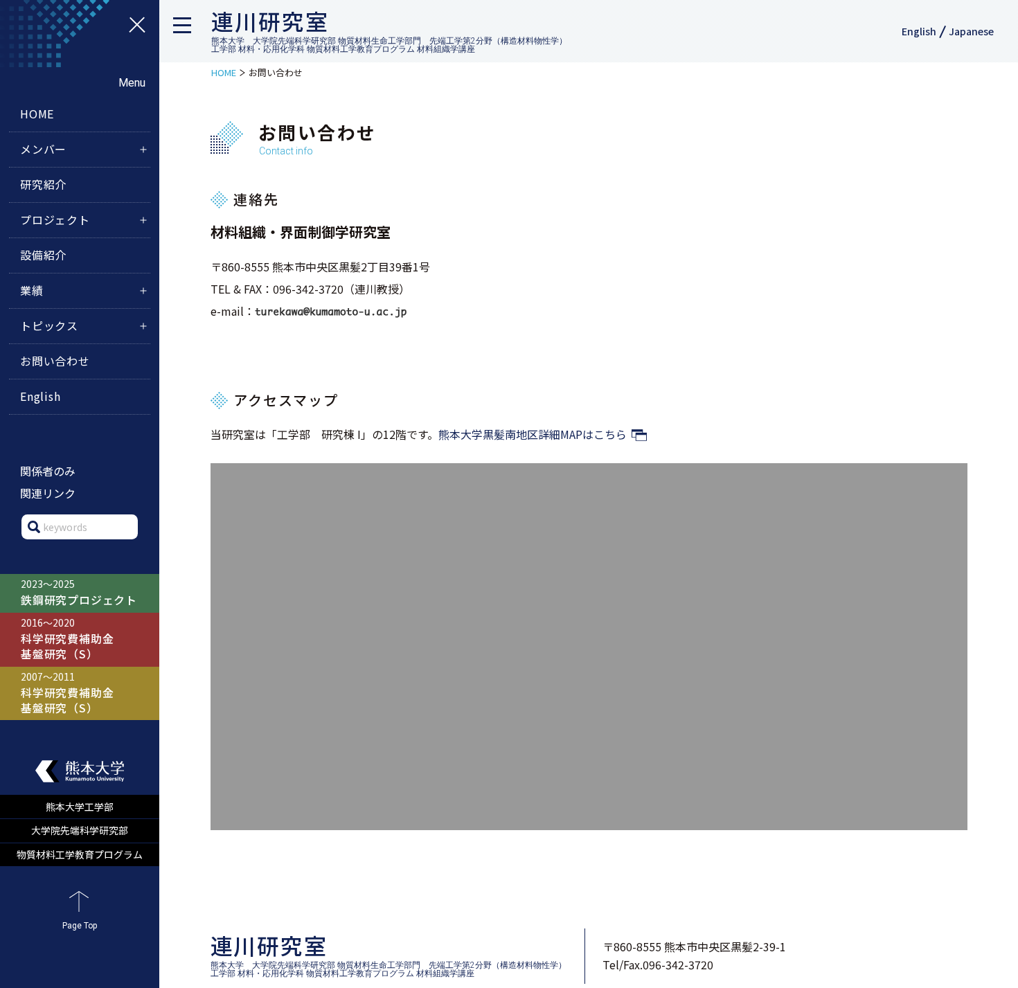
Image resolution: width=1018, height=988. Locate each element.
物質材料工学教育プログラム (80, 854)
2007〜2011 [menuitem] (67, 693)
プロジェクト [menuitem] (55, 219)
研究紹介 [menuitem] (43, 184)
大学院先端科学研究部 (79, 830)
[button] (187, 31)
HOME (223, 72)
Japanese (971, 31)
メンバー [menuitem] (43, 149)
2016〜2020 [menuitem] (67, 639)
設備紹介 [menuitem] (43, 254)
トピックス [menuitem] (49, 325)
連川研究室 (270, 21)
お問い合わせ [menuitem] (55, 360)
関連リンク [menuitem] (47, 493)
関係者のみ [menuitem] (47, 470)
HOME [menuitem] (37, 113)
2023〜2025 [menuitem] (79, 592)
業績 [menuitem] (32, 290)
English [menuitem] (40, 396)
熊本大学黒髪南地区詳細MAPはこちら (532, 434)
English (919, 31)
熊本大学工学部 (80, 807)
